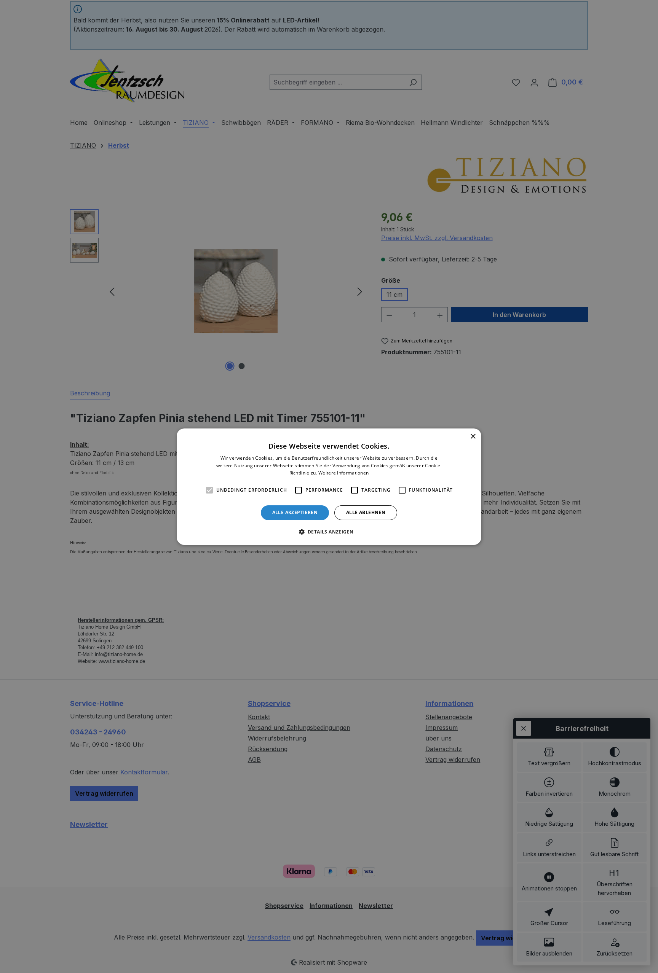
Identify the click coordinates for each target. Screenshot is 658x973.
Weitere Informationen (343, 473)
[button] (329, 531)
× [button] (473, 436)
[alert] (329, 486)
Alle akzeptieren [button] (295, 512)
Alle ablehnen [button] (365, 512)
